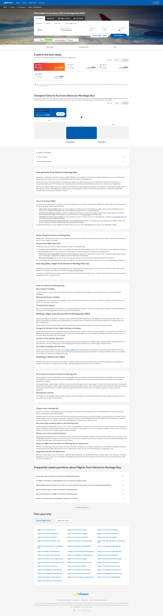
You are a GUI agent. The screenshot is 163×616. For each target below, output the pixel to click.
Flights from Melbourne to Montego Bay (80, 555)
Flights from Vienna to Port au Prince (79, 562)
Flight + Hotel (32, 3)
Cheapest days (83, 47)
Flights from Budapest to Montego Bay (49, 570)
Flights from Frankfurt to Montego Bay (49, 581)
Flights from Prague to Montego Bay (79, 570)
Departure (92, 28)
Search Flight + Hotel (99, 35)
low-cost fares (43, 206)
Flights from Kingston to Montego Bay (79, 541)
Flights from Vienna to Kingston (108, 555)
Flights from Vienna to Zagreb (47, 537)
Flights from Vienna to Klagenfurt (48, 533)
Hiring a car (39, 436)
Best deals (50, 47)
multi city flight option (76, 270)
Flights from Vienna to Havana (47, 566)
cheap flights (87, 214)
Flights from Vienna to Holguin (77, 559)
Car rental (41, 3)
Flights (18, 3)
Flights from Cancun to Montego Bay (109, 551)
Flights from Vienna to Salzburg (108, 533)
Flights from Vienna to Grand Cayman (110, 559)
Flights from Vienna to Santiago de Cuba (50, 559)
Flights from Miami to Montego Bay (48, 551)
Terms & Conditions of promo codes (98, 600)
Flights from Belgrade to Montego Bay (110, 573)
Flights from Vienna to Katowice (77, 537)
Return (105, 28)
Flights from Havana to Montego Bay (79, 546)
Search (60, 114)
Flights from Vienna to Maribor (77, 530)
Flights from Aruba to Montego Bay (48, 555)
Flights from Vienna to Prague (77, 533)
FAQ (115, 47)
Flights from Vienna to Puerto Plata (109, 566)
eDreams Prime (78, 221)
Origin (38, 28)
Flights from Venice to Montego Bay (78, 573)
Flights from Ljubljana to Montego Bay (49, 573)
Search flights (118, 35)
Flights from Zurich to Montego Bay (109, 577)
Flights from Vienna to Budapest (108, 530)
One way (125, 60)
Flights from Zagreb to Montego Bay (109, 570)
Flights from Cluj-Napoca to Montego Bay (80, 577)
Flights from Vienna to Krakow (107, 537)
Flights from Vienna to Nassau (77, 566)
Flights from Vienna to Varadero (108, 562)
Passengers (121, 28)
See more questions (82, 507)
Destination (66, 28)
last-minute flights (69, 350)
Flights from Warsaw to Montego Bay (49, 577)
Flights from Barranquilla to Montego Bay (80, 551)
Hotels (24, 3)
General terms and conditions (64, 600)
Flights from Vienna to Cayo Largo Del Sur (50, 562)
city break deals (119, 217)
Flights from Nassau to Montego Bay (109, 546)
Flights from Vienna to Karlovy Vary (48, 541)
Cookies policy (76, 600)
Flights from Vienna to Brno (46, 530)
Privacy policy (84, 600)
